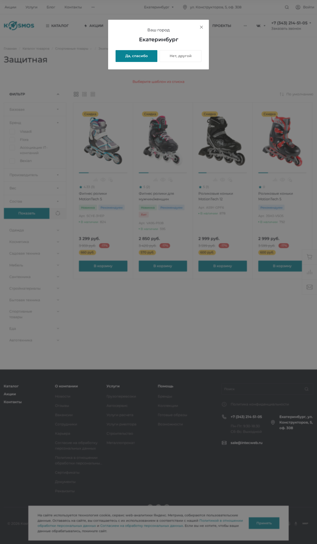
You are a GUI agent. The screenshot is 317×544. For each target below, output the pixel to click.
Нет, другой (181, 56)
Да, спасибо (136, 56)
